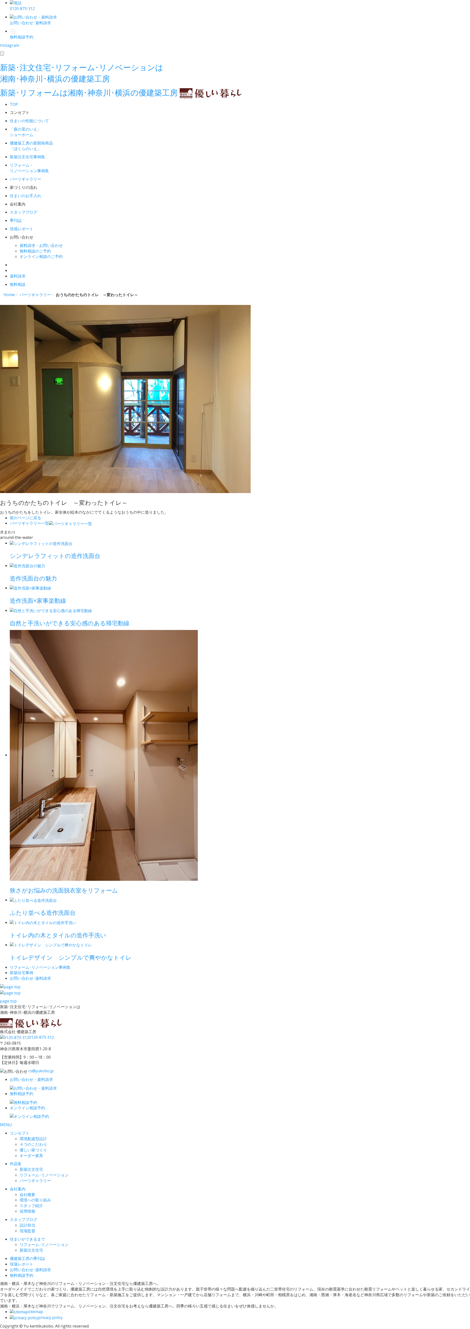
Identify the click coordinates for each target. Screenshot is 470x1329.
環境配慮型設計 (33, 1138)
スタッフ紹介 (31, 1205)
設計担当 (27, 1225)
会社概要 (27, 1194)
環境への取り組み (35, 1200)
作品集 (16, 1163)
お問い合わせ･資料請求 (30, 1269)
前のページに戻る (25, 517)
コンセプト (19, 1133)
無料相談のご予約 (35, 251)
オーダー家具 (31, 1155)
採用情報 (27, 1211)
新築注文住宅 (31, 1169)
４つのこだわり (33, 1144)
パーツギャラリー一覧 (29, 523)
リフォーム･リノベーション (44, 1175)
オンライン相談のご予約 (41, 256)
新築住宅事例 (21, 972)
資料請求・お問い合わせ (41, 245)
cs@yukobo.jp (41, 1071)
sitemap (35, 1311)
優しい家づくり (33, 1150)
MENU (6, 1124)
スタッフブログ (23, 1219)
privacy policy (50, 1317)
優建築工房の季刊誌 (27, 1258)
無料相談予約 (21, 1275)
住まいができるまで (27, 1239)
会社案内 (17, 1189)
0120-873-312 (41, 1037)
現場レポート (21, 1264)
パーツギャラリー (35, 1180)
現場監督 (27, 1230)
